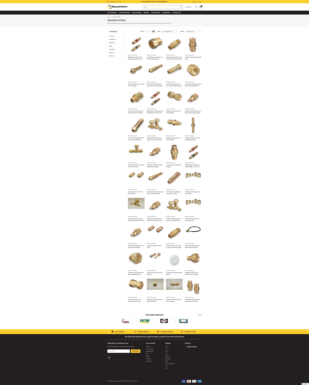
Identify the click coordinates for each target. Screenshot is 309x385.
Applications (136, 12)
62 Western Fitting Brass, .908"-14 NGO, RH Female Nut (154, 300)
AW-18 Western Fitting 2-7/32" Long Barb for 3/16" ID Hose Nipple (155, 192)
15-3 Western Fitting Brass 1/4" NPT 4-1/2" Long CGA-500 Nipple (136, 138)
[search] (181, 7)
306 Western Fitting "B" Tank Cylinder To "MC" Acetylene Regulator (191, 273)
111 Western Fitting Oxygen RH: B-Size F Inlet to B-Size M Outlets (173, 219)
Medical (147, 356)
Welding (148, 346)
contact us (168, 23)
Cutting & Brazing (150, 349)
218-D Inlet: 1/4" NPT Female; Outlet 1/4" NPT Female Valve (136, 165)
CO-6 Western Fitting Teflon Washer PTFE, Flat (174, 273)
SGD (166, 368)
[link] (136, 44)
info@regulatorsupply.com (115, 1)
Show (159, 31)
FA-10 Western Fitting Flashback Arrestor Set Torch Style (173, 192)
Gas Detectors (124, 12)
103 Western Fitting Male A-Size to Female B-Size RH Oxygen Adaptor (193, 111)
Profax (166, 361)
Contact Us (177, 12)
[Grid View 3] (150, 31)
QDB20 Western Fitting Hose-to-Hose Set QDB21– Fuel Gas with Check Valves (192, 166)
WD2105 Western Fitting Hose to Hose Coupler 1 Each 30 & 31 (192, 300)
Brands (146, 12)
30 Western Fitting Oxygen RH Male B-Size (193, 58)
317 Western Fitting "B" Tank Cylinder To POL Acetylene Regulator (134, 300)
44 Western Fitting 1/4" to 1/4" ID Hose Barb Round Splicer (192, 138)
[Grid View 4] (153, 31)
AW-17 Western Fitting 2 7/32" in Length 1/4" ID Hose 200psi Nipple (154, 85)
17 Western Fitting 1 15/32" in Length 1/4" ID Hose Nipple (136, 85)
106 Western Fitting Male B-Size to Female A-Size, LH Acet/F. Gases (154, 219)
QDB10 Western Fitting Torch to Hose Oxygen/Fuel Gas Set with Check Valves (135, 58)
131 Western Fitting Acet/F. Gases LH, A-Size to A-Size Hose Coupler (174, 246)
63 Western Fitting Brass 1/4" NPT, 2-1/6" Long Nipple (174, 300)
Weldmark (167, 356)
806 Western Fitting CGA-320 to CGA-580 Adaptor (173, 111)
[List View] (147, 31)
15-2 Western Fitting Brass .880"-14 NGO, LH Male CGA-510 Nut (136, 273)
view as (142, 31)
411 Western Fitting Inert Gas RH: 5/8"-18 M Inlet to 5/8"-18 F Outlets (136, 219)
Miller (166, 349)
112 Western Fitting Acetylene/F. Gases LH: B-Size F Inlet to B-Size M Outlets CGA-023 (155, 139)
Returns (200, 1)
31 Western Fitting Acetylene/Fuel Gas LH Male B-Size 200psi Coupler (174, 58)
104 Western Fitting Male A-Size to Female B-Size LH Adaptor (155, 165)
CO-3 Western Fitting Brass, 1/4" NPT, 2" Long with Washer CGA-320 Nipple (174, 85)
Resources (166, 12)
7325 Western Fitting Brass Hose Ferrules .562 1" (192, 192)
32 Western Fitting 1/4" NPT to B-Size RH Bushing (135, 192)
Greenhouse (149, 361)
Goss (166, 366)
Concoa (167, 346)
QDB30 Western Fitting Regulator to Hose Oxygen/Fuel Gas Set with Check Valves (155, 112)
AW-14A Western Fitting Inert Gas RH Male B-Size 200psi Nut (154, 58)
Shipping (194, 1)
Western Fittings (116, 17)
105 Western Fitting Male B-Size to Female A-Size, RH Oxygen (135, 246)
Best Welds (167, 358)
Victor (166, 351)
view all (200, 314)
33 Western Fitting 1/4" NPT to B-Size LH (154, 246)
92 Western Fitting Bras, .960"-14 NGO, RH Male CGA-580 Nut (192, 246)
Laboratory (148, 358)
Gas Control (112, 12)
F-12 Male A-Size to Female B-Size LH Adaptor (173, 165)
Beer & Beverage (149, 351)
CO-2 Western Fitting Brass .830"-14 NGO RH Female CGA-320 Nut (193, 85)
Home (108, 17)
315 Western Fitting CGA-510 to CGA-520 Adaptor (173, 138)
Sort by (182, 31)
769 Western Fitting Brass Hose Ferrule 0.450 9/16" (192, 219)
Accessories (155, 12)
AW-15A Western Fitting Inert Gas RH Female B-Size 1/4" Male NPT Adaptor (135, 112)
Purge (147, 353)
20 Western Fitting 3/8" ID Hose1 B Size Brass (155, 273)
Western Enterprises (132, 55)
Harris (166, 353)
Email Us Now (192, 346)
